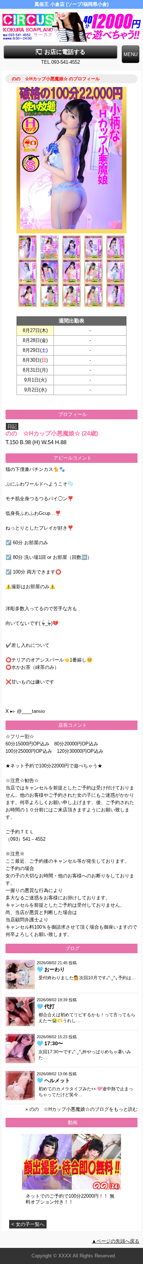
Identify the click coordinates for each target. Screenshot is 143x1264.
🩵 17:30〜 (50, 1043)
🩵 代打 (46, 1006)
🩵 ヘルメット (53, 1080)
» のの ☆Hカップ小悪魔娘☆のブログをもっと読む (81, 1109)
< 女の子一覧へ (27, 1224)
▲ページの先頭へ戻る (115, 1241)
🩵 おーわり (51, 969)
